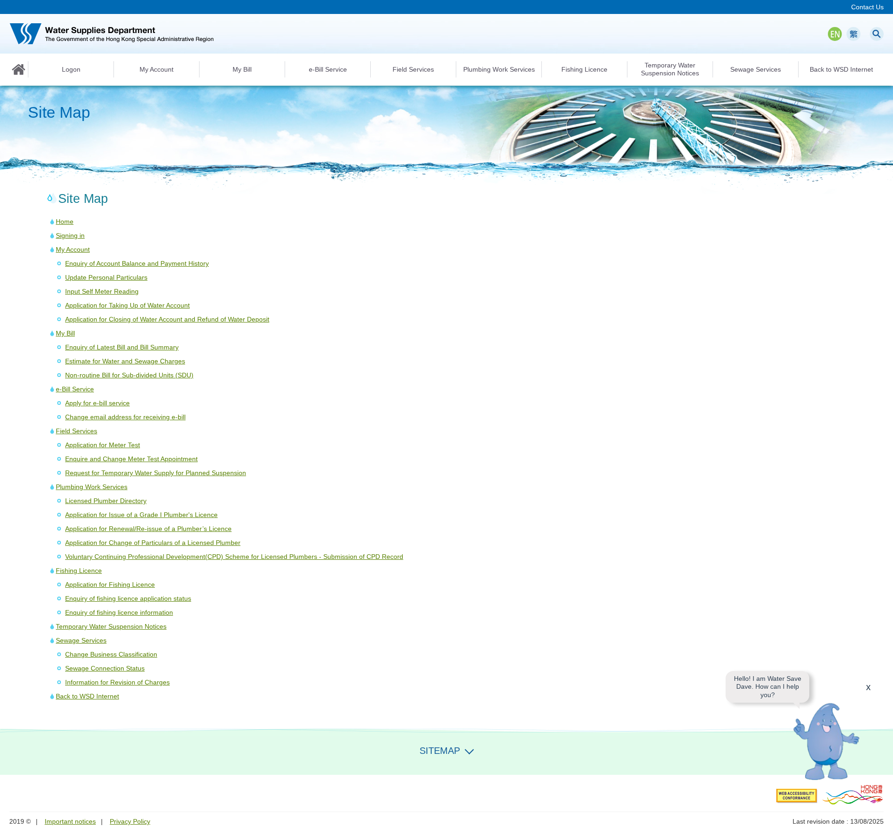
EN (835, 34)
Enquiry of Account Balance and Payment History (137, 263)
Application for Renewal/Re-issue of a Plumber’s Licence (148, 528)
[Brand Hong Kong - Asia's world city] (853, 794)
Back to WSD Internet (87, 696)
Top (880, 762)
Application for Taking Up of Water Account (127, 305)
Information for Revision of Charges (117, 682)
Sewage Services (81, 640)
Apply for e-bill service (97, 403)
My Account (73, 249)
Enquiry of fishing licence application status (128, 598)
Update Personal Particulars (106, 277)
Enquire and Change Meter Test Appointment (131, 459)
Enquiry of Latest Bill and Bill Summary (122, 347)
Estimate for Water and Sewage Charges (125, 361)
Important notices (70, 821)
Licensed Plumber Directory (106, 500)
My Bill (65, 333)
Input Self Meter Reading (102, 291)
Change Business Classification (111, 654)
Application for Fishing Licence (110, 584)
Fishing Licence (79, 570)
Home (19, 69)
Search (877, 34)
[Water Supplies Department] (111, 33)
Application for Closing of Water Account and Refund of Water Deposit (167, 319)
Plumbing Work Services (91, 486)
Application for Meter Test (102, 445)
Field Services (76, 431)
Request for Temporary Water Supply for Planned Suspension (155, 473)
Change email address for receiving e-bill (125, 417)
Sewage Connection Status (105, 668)
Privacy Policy (130, 821)
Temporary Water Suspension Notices (111, 626)
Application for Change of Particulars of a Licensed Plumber (152, 542)
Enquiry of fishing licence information (119, 612)
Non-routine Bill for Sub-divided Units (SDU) (129, 375)
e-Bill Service (75, 389)
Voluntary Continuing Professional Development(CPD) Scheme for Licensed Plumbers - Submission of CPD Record (234, 556)
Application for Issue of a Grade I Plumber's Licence (141, 514)
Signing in (70, 235)
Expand (469, 749)
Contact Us (867, 7)
